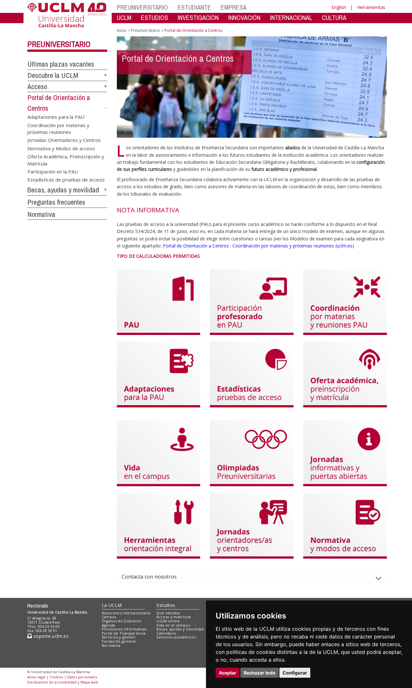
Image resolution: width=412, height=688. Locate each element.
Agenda (108, 625)
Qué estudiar (168, 612)
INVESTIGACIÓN (198, 17)
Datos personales (82, 676)
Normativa (41, 214)
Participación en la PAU (52, 171)
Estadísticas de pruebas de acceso (66, 179)
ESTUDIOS (154, 17)
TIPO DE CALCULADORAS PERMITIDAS (158, 256)
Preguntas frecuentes (56, 202)
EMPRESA (234, 7)
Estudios (165, 605)
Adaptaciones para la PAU (55, 117)
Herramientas (371, 7)
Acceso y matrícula (173, 616)
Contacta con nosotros (149, 576)
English (339, 7)
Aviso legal (36, 676)
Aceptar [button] (227, 672)
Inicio (121, 30)
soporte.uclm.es (50, 636)
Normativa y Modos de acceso (61, 148)
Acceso (37, 86)
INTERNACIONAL (291, 17)
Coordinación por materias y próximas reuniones (58, 128)
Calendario (166, 633)
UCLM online (168, 620)
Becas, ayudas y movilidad (63, 190)
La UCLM (112, 605)
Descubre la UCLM (52, 75)
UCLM (124, 17)
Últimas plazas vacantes (60, 64)
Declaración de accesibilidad (52, 682)
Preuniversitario (58, 44)
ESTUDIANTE (194, 7)
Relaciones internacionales (126, 612)
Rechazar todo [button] (260, 672)
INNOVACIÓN (244, 17)
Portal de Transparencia (124, 633)
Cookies (56, 676)
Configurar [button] (295, 672)
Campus (109, 616)
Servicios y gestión (119, 637)
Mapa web (89, 682)
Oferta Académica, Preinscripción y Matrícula (65, 159)
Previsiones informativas (124, 629)
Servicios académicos (176, 637)
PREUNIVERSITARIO (142, 7)
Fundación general (119, 641)
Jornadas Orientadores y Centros (64, 140)
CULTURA (334, 17)
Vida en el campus (173, 625)
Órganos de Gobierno (121, 620)
